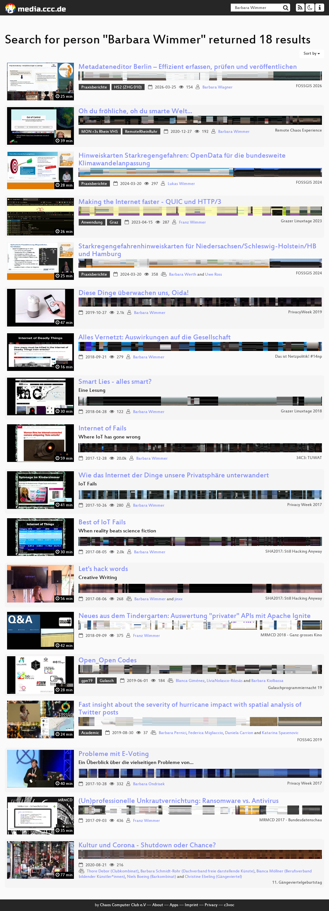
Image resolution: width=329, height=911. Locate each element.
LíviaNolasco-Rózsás (225, 681)
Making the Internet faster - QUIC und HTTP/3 (149, 202)
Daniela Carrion (239, 733)
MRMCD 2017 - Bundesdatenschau (290, 820)
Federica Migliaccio (205, 733)
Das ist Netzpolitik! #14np (298, 356)
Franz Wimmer (192, 222)
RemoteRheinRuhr (141, 132)
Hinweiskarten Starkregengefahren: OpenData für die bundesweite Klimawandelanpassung (182, 160)
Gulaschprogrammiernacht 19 (295, 688)
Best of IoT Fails (102, 523)
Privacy (211, 905)
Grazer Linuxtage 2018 (301, 411)
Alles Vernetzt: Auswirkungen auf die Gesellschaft (154, 338)
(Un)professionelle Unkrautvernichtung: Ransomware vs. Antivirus (178, 801)
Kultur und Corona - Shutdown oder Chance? (147, 846)
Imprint (191, 905)
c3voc (229, 905)
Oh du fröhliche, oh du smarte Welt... (135, 112)
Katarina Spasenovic (280, 733)
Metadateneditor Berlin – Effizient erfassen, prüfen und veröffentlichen (187, 67)
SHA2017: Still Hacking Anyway (293, 551)
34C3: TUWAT (309, 458)
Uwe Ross (213, 274)
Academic (90, 733)
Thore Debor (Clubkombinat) (112, 871)
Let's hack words (103, 570)
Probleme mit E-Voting (113, 754)
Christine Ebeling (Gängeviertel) (213, 877)
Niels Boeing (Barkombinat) (151, 877)
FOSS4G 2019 (309, 740)
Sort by (310, 53)
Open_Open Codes (107, 661)
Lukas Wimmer (181, 184)
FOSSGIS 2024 (309, 182)
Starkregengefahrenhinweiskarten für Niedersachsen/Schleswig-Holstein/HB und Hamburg (197, 251)
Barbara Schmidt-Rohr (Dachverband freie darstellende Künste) (197, 871)
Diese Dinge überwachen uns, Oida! (133, 294)
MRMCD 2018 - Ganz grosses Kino (291, 635)
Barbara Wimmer (234, 132)
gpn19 (87, 681)
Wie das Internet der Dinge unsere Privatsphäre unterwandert (173, 476)
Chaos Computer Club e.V (123, 905)
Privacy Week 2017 (304, 505)
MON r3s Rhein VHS (99, 132)
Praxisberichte (94, 87)
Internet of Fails (102, 429)
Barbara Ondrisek (149, 784)
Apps (174, 905)
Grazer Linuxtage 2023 (301, 221)
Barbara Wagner (217, 87)
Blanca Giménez (190, 681)
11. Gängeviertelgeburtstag (297, 882)
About (157, 905)
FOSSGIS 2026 (309, 86)
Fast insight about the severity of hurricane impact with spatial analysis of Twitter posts (189, 709)
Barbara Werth (182, 274)
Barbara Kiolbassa (267, 681)
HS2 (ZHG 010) (128, 87)
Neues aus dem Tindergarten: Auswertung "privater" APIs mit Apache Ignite (194, 616)
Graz (114, 222)
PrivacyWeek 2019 (305, 312)
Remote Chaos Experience (298, 130)
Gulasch (107, 681)
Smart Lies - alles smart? (115, 382)
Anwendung (91, 222)
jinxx (178, 599)
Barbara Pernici (172, 733)
